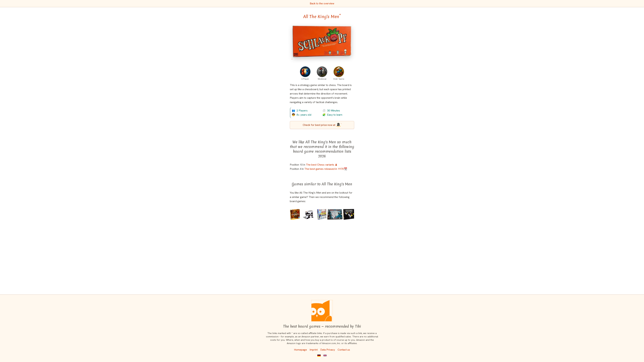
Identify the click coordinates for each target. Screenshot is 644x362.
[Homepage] (322, 310)
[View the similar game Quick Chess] (322, 214)
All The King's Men (322, 16)
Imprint (314, 349)
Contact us (344, 349)
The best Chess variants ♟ (321, 164)
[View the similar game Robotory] (308, 214)
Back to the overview (322, 3)
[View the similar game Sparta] (295, 214)
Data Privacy (327, 349)
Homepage (300, 349)
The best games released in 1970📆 (325, 169)
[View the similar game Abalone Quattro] (348, 214)
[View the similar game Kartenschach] (335, 214)
